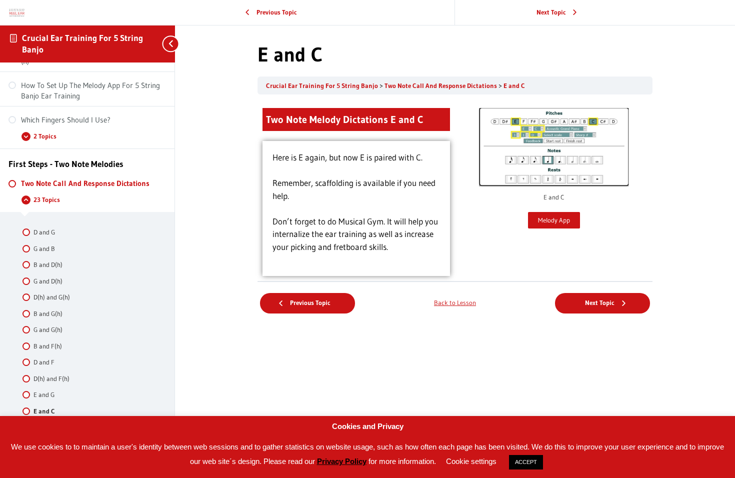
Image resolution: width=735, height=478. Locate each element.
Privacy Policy (341, 461)
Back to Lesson (455, 302)
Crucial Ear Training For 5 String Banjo (323, 86)
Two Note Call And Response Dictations (441, 86)
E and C (514, 86)
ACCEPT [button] (526, 462)
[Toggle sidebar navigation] (165, 43)
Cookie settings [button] (471, 461)
